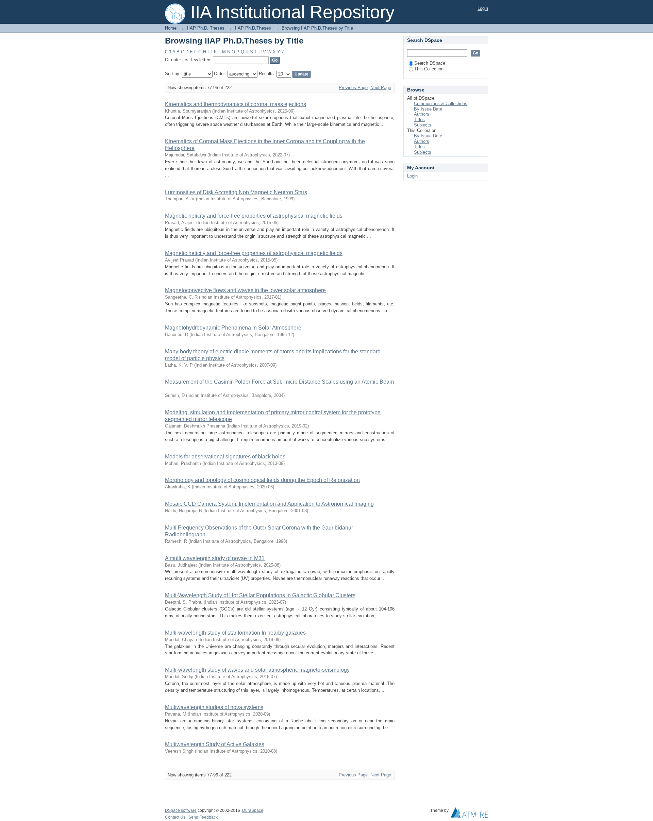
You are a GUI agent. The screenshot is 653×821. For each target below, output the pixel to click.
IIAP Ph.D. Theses (205, 28)
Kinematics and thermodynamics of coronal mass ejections (235, 104)
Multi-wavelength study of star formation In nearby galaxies (235, 633)
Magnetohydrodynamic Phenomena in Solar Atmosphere (233, 328)
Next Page (380, 87)
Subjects (422, 125)
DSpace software (181, 810)
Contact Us (175, 817)
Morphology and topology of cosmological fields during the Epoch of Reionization (262, 480)
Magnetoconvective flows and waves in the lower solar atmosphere (245, 290)
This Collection (428, 68)
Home (171, 28)
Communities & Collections (440, 103)
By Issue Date (428, 109)
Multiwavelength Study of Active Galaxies (214, 744)
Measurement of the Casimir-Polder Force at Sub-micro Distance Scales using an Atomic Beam (279, 382)
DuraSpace (252, 810)
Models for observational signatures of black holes (225, 456)
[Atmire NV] (469, 814)
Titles (419, 119)
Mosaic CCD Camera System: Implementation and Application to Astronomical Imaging (269, 504)
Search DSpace (429, 63)
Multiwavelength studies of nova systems (214, 707)
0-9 (168, 51)
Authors (421, 114)
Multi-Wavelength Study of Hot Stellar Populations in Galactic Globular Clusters (260, 595)
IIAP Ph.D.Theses (253, 28)
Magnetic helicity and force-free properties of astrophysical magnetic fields (253, 216)
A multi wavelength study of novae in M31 (215, 558)
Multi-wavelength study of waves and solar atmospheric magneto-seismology (257, 670)
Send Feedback (203, 817)
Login (483, 8)
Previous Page (353, 87)
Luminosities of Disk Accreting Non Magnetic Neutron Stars (236, 192)
